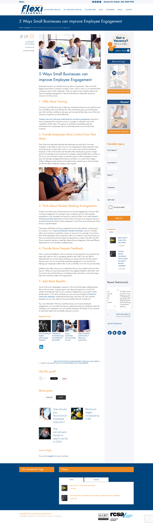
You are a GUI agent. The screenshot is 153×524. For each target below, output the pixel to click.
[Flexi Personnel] (37, 10)
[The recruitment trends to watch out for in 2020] (45, 433)
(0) (33, 47)
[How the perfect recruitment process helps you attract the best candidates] (113, 254)
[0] (41, 378)
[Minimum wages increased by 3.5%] (77, 414)
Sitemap (59, 516)
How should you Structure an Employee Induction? (60, 415)
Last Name (112, 163)
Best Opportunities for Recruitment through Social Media (76, 361)
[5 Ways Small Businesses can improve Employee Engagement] (70, 51)
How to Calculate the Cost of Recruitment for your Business (64, 363)
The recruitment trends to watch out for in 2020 (60, 435)
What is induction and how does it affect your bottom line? (84, 337)
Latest (60, 397)
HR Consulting (29, 44)
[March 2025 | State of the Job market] (113, 240)
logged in (51, 456)
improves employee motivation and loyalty (68, 231)
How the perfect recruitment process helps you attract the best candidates (123, 258)
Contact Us (51, 516)
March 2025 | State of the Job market (122, 240)
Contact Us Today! (112, 2)
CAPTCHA (110, 200)
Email (110, 175)
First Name (112, 150)
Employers (27, 28)
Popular (49, 397)
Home (21, 2)
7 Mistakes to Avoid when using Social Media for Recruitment (57, 337)
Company (111, 187)
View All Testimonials (114, 324)
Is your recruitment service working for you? (70, 337)
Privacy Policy (41, 516)
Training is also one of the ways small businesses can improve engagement (64, 119)
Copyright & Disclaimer (27, 516)
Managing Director (114, 314)
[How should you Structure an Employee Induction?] (45, 414)
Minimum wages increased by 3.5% (92, 413)
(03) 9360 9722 (127, 2)
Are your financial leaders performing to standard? (44, 337)
